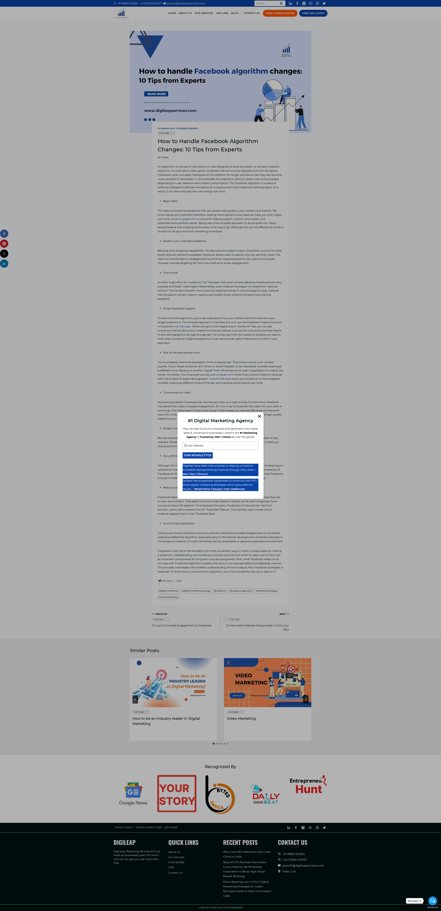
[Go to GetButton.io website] (432, 907)
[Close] (259, 416)
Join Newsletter (197, 455)
